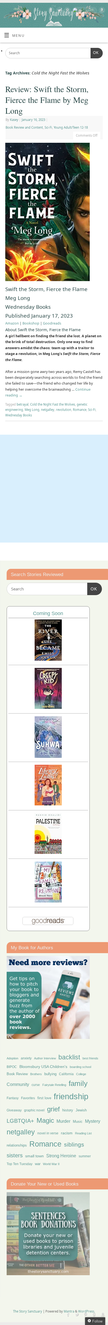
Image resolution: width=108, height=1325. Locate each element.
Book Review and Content (24, 127)
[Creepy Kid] (48, 707)
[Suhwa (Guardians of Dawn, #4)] (48, 756)
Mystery (92, 1121)
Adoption (12, 1058)
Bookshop (30, 323)
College (81, 1074)
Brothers (36, 1074)
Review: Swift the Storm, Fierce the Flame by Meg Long (47, 99)
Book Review (17, 1074)
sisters (15, 1155)
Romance (79, 410)
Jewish (81, 1110)
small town (34, 1156)
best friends (90, 1058)
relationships (17, 1145)
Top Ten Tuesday (19, 1164)
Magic (45, 1120)
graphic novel (34, 1110)
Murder (63, 1121)
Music (78, 1122)
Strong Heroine (61, 1155)
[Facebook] (51, 11)
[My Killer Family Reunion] (48, 901)
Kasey (14, 120)
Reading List (83, 1133)
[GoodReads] (84, 10)
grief (53, 1109)
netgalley (47, 410)
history (67, 1110)
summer (85, 1156)
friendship (71, 1096)
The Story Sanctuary (27, 1311)
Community (18, 1084)
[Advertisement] (54, 489)
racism (67, 1133)
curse (36, 1085)
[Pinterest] (67, 11)
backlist (69, 1057)
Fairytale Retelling (54, 1085)
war (37, 1164)
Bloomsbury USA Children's (43, 1066)
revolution (63, 410)
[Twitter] (59, 11)
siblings (74, 1144)
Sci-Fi (48, 127)
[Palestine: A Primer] (48, 852)
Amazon (12, 323)
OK (95, 53)
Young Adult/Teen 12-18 (71, 127)
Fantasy (13, 1098)
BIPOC (12, 1067)
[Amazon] (101, 11)
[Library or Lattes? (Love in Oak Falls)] (48, 804)
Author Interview (45, 1058)
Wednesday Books (18, 415)
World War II (51, 1164)
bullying (50, 1074)
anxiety (26, 1058)
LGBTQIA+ (20, 1120)
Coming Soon (48, 613)
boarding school (80, 1067)
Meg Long (32, 410)
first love (44, 1098)
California (66, 1074)
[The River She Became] (48, 659)
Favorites (28, 1098)
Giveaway (14, 1110)
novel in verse (47, 1133)
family (78, 1083)
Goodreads (52, 323)
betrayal (23, 404)
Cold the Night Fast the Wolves (52, 404)
